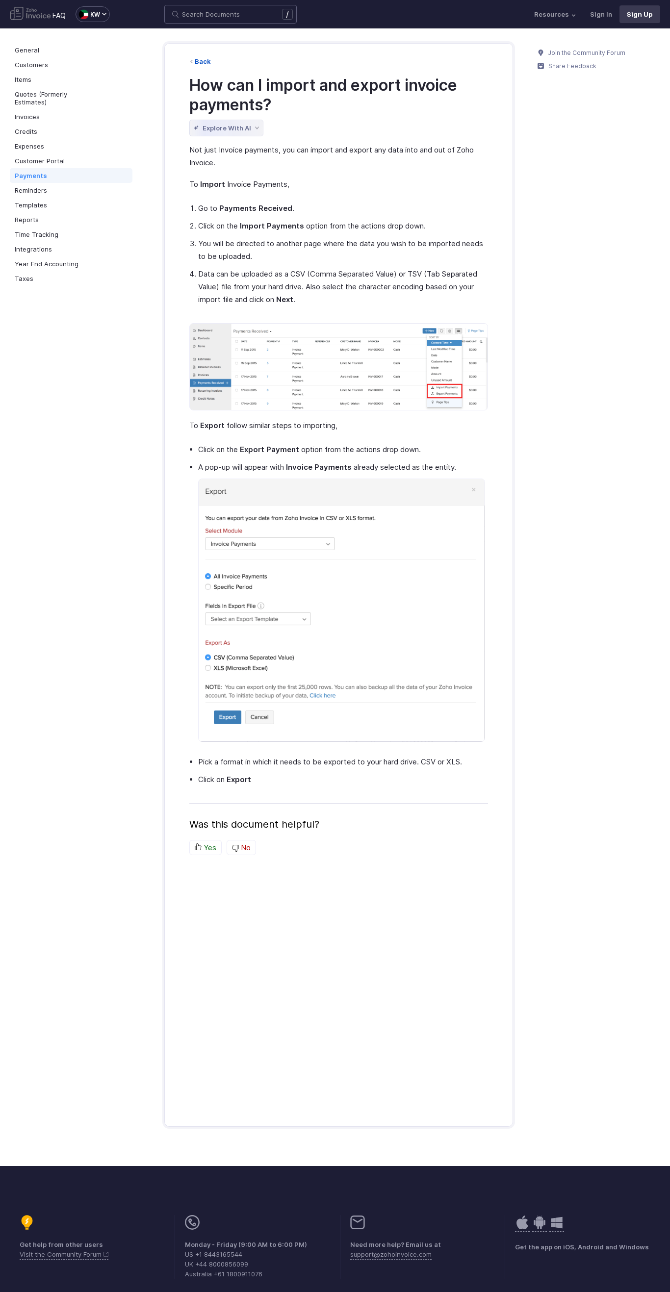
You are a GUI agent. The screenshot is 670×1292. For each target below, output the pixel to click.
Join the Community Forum (586, 52)
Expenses (29, 146)
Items (23, 79)
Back (203, 61)
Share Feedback (571, 66)
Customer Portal (40, 161)
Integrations (33, 249)
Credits (26, 131)
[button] (88, 14)
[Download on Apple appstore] (539, 1227)
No (245, 847)
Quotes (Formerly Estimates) (41, 98)
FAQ (59, 15)
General (27, 50)
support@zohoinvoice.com (391, 1254)
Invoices (27, 117)
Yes (209, 847)
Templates (31, 205)
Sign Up (640, 14)
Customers (31, 65)
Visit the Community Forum (61, 1254)
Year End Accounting (46, 264)
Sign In (601, 14)
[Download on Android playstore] (522, 1227)
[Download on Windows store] (556, 1227)
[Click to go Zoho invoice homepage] (30, 14)
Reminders (31, 190)
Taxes (24, 278)
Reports (27, 220)
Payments (31, 175)
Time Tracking (36, 234)
